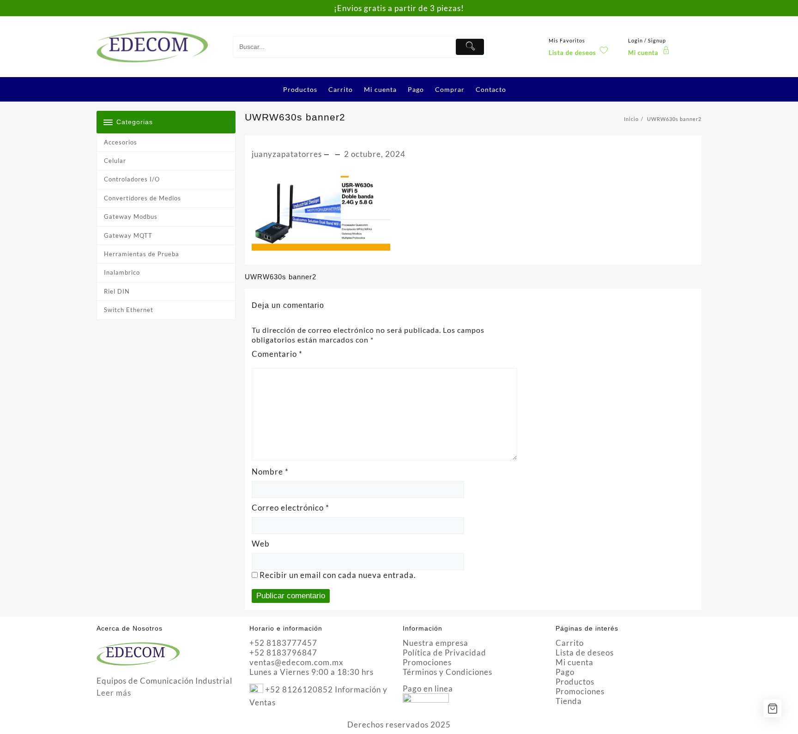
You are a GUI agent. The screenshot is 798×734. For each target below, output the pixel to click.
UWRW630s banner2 (295, 117)
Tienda (569, 701)
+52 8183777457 (283, 643)
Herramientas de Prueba (141, 254)
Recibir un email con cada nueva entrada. (338, 575)
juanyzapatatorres (287, 154)
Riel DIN (117, 291)
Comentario (277, 354)
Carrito (570, 643)
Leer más (114, 693)
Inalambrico (122, 272)
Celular (115, 160)
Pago (565, 672)
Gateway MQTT (128, 235)
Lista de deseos (585, 652)
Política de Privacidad (444, 652)
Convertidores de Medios (142, 198)
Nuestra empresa (435, 643)
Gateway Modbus (130, 216)
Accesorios (120, 142)
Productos (575, 681)
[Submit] (470, 47)
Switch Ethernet (128, 309)
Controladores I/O (132, 179)
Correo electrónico (290, 507)
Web (261, 543)
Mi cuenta (574, 662)
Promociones (427, 662)
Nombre (270, 471)
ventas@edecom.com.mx (296, 662)
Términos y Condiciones (447, 672)
